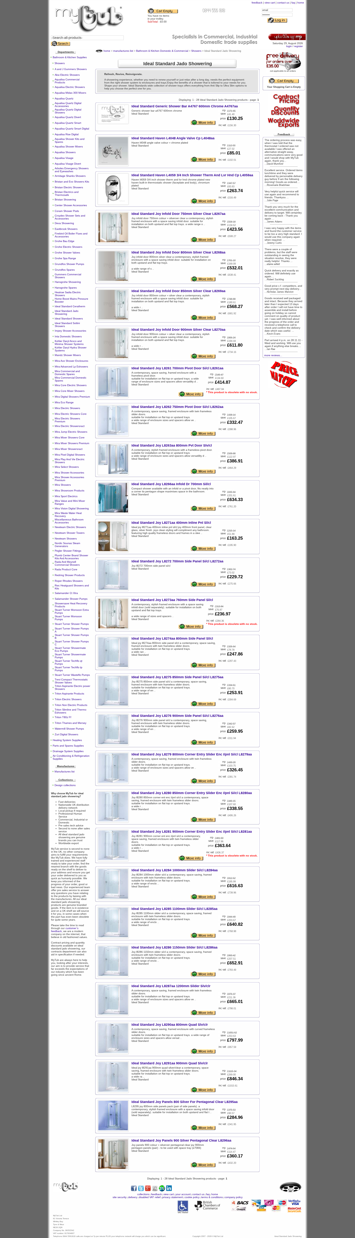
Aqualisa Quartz (64, 98)
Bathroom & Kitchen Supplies (70, 57)
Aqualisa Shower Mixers (69, 146)
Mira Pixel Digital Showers (70, 454)
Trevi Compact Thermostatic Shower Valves (71, 681)
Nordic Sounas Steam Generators (67, 545)
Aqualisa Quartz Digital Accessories (68, 105)
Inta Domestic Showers (68, 336)
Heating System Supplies (67, 740)
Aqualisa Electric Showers (70, 87)
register (298, 46)
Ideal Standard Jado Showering (66, 312)
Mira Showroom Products (69, 490)
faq (293, 2)
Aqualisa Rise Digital (67, 134)
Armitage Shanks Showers (70, 175)
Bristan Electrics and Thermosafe (67, 193)
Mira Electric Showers (67, 408)
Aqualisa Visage (64, 157)
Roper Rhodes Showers (69, 580)
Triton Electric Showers (68, 699)
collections (143, 1194)
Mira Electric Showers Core (71, 413)
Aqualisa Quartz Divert (68, 117)
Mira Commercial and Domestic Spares (67, 373)
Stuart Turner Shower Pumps (72, 623)
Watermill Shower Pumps (69, 728)
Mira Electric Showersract (69, 426)
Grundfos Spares (65, 269)
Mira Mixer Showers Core (69, 437)
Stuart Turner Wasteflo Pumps (72, 674)
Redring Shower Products (70, 575)
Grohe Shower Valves (67, 252)
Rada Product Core (66, 569)
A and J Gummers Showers (71, 69)
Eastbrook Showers (66, 228)
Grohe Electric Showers (68, 246)
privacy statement (172, 1197)
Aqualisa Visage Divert (68, 163)
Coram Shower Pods (67, 211)
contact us (283, 2)
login (289, 46)
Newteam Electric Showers (70, 527)
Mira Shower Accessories (69, 472)
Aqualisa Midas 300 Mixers (70, 92)
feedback (257, 2)
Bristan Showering (65, 199)
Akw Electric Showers (67, 74)
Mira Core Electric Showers (71, 385)
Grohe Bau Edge (64, 241)
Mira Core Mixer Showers (69, 390)
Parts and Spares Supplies (68, 745)
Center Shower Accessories (71, 205)
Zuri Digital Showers (66, 734)
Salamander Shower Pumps (71, 598)
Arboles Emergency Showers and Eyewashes (72, 170)
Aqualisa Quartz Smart (68, 122)
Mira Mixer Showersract (68, 448)
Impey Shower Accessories (70, 330)
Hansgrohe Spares (66, 287)
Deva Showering (64, 223)
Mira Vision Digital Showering (72, 508)
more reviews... (273, 355)
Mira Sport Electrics (66, 496)
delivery (132, 1197)
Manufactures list (65, 771)
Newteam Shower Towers (69, 532)
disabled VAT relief (149, 1197)
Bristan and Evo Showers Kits (72, 181)
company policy (233, 1197)
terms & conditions (212, 1197)
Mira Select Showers (67, 466)
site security (119, 1197)
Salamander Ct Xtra (66, 593)
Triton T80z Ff (63, 717)
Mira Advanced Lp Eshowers (71, 366)
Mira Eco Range (64, 402)
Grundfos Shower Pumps (69, 264)
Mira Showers (63, 484)
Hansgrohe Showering (68, 281)
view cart (270, 2)
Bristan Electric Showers (69, 187)
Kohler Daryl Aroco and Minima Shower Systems (69, 342)
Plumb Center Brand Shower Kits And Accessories (71, 557)
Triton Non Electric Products (71, 705)
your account (183, 1194)
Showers (60, 63)
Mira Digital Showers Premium (72, 396)
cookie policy (192, 1197)
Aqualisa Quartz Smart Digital (72, 128)
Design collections (65, 785)
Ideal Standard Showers (69, 318)
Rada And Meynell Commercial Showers (67, 563)
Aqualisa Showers (65, 152)
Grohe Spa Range (65, 258)
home (300, 2)
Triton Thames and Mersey (70, 722)
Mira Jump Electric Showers (71, 431)
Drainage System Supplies (68, 751)
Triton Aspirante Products (69, 693)
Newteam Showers (66, 538)
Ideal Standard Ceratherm (70, 306)
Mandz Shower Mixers (68, 355)
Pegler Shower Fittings (68, 550)
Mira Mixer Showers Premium (72, 443)
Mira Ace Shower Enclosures (71, 360)
